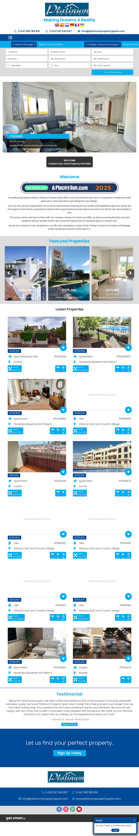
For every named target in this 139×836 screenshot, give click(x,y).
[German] (72, 25)
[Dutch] (67, 25)
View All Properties (112, 72)
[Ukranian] (82, 25)
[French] (77, 25)
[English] (57, 25)
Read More (69, 724)
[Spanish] (62, 25)
